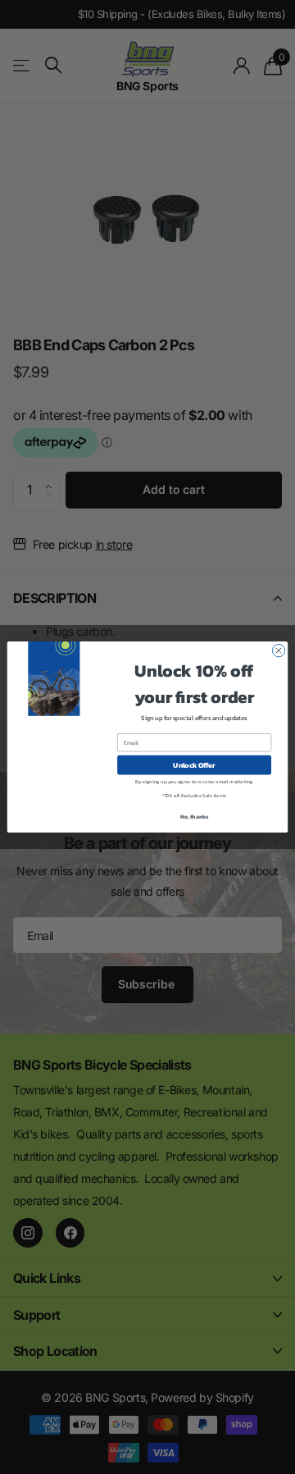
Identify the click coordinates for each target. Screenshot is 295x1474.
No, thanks (194, 816)
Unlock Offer (194, 765)
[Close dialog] (278, 650)
